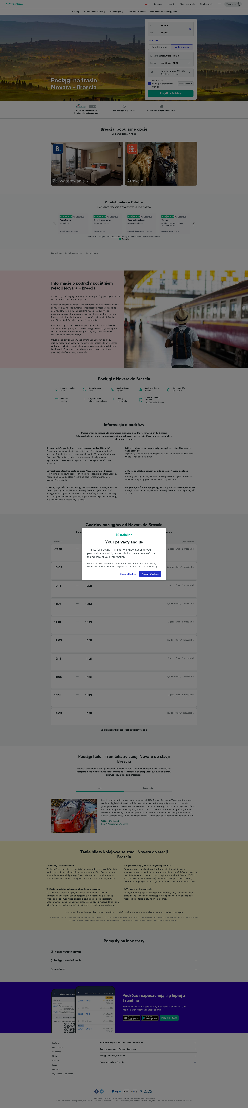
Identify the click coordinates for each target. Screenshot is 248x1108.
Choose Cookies (128, 574)
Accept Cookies (150, 574)
